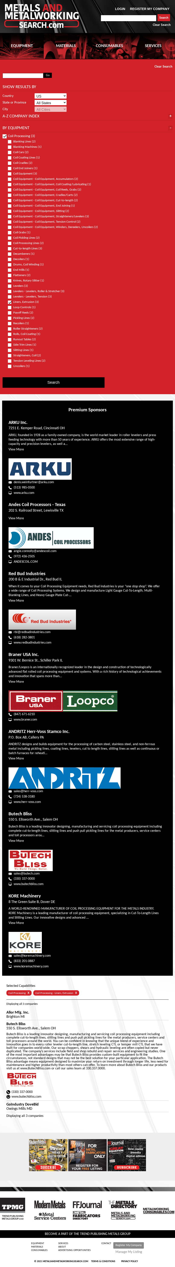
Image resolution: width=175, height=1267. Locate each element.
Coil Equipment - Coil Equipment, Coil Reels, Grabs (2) (47, 189)
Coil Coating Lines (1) (26, 157)
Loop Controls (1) (24, 307)
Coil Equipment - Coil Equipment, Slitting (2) (41, 211)
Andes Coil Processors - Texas (37, 504)
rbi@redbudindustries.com (32, 632)
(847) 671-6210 (24, 714)
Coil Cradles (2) (22, 163)
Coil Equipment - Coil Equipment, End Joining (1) (44, 205)
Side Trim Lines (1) (24, 344)
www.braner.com (25, 719)
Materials (37, 1247)
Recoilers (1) (21, 323)
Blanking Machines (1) (27, 147)
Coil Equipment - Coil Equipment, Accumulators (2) (45, 179)
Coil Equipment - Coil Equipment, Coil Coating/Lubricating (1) (52, 184)
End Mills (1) (21, 270)
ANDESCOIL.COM (26, 562)
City (5, 109)
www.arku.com (24, 493)
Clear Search (162, 25)
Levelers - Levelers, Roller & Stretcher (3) (38, 291)
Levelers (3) (20, 286)
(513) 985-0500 (24, 487)
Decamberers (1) (24, 254)
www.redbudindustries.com (32, 642)
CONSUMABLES (109, 46)
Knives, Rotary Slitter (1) (28, 280)
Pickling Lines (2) (23, 318)
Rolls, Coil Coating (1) (26, 334)
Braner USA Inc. (24, 654)
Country (8, 96)
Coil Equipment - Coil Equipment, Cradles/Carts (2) (45, 195)
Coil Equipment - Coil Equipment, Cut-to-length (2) (45, 200)
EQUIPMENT (22, 46)
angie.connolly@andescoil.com (35, 551)
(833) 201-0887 (24, 961)
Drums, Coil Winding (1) (28, 264)
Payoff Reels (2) (23, 312)
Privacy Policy (129, 1261)
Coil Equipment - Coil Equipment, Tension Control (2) (46, 222)
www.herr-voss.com (27, 802)
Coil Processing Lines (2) (28, 243)
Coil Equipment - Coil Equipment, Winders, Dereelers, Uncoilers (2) (55, 227)
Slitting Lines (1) (23, 350)
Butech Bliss (20, 814)
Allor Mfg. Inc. (17, 1013)
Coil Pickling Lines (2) (26, 238)
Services (63, 1243)
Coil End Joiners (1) (25, 168)
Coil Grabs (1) (22, 232)
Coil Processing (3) (21, 136)
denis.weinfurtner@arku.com (34, 482)
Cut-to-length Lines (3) (27, 248)
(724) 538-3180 (24, 796)
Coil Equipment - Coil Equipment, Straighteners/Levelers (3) (51, 216)
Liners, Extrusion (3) (26, 302)
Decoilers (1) (21, 259)
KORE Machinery (25, 896)
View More (16, 449)
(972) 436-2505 (24, 556)
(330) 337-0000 (24, 879)
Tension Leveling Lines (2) (29, 361)
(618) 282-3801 (24, 637)
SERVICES (153, 46)
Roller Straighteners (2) (28, 328)
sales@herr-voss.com (28, 791)
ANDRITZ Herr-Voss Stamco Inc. (39, 731)
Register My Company (128, 1245)
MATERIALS (66, 46)
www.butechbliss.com (29, 884)
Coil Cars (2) (21, 152)
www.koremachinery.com (31, 966)
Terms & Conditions (103, 1261)
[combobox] (128, 18)
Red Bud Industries (27, 573)
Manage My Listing (128, 1252)
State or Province (14, 102)
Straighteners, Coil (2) (27, 355)
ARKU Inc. (18, 422)
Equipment (37, 1243)
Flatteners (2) (22, 275)
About (62, 1247)
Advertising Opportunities (74, 1250)
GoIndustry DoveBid (22, 1105)
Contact (106, 1243)
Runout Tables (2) (24, 339)
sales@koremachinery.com (32, 956)
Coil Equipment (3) (25, 173)
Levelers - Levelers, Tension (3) (32, 296)
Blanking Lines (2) (24, 141)
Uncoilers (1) (21, 366)
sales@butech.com (27, 873)
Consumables (39, 1250)
